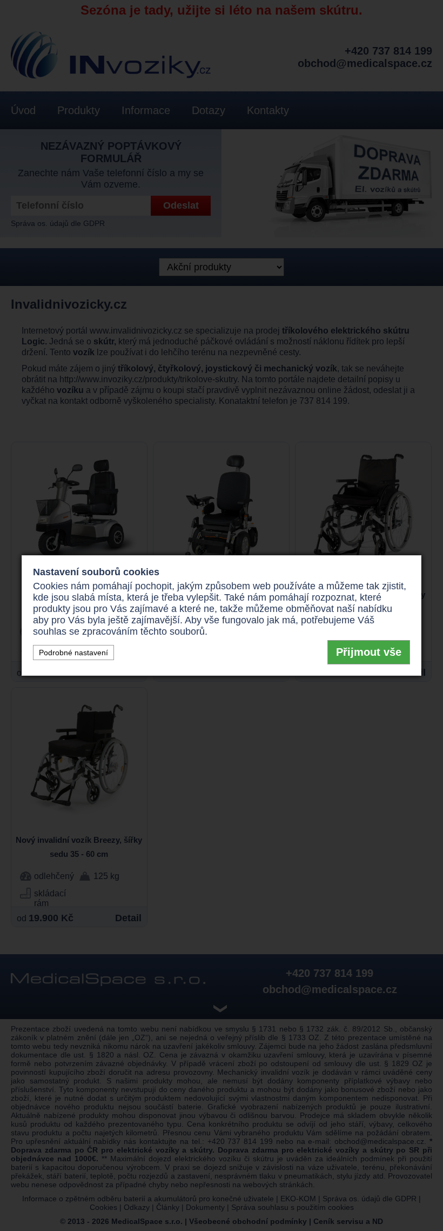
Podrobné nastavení (73, 652)
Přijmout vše (368, 652)
